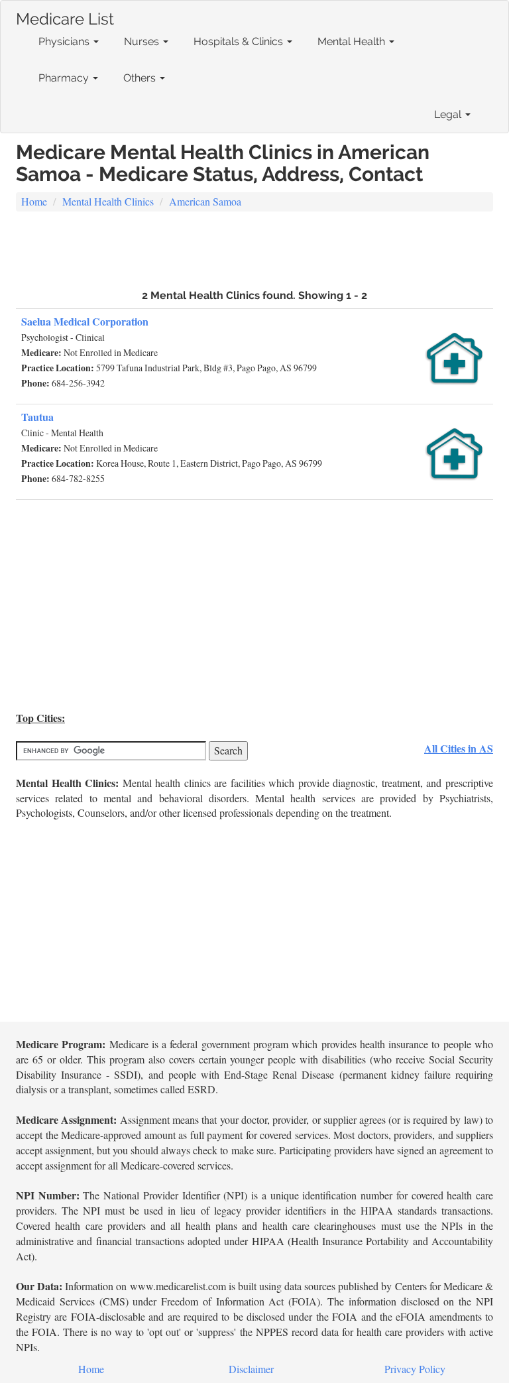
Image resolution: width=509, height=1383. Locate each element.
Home (34, 201)
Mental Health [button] (352, 41)
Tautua (37, 416)
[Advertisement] (254, 248)
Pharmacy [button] (64, 78)
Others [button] (140, 78)
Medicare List (65, 16)
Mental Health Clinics (108, 201)
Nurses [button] (143, 41)
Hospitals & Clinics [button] (240, 41)
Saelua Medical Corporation (84, 321)
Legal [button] (449, 114)
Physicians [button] (65, 41)
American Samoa (205, 201)
